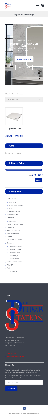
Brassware (10, 218)
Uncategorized (12, 271)
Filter (38, 180)
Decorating (10, 227)
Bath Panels (12, 202)
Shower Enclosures (15, 249)
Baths (10, 208)
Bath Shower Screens (16, 205)
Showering (10, 243)
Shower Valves (14, 259)
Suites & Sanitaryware (14, 262)
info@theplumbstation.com (14, 343)
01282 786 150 (10, 345)
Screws (9, 236)
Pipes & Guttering (13, 233)
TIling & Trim (11, 265)
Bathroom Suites (12, 214)
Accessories (12, 221)
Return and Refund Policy (15, 356)
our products (24, 59)
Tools (8, 268)
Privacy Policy (11, 353)
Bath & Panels (11, 199)
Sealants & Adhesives (14, 240)
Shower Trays (13, 255)
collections (24, 67)
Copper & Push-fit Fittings (15, 224)
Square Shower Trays (14, 130)
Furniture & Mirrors (13, 230)
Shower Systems (14, 252)
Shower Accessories (15, 246)
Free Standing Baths (15, 211)
